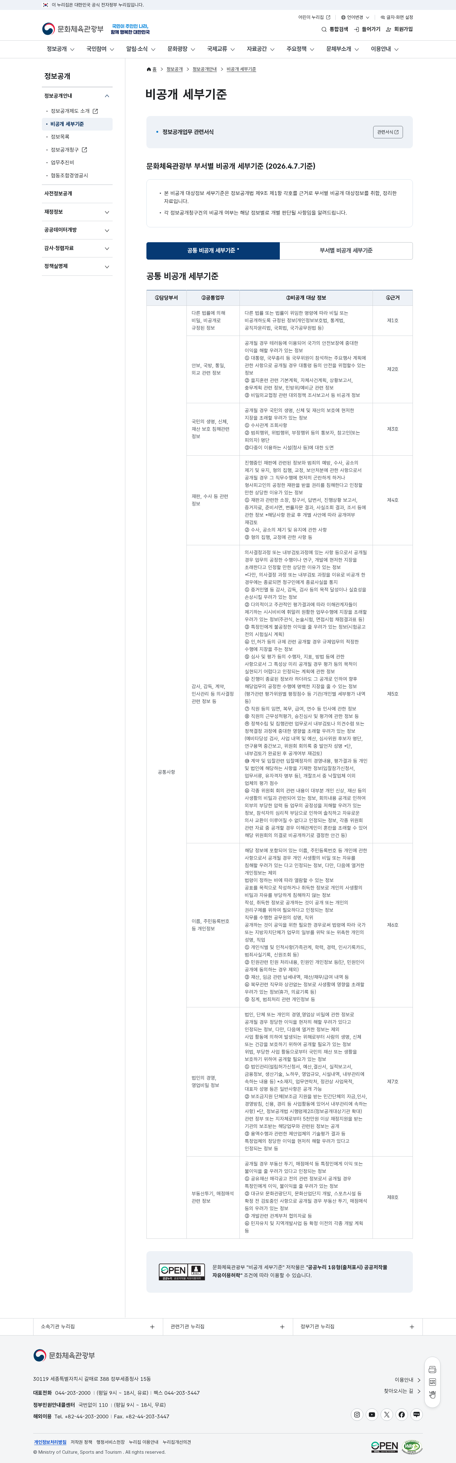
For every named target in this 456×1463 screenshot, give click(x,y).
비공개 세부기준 (67, 124)
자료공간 (257, 48)
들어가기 (371, 29)
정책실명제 (56, 266)
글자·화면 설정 (399, 17)
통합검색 (339, 29)
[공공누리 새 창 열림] (182, 1272)
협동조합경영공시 (69, 175)
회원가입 (403, 29)
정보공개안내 (58, 96)
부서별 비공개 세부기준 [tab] (346, 250)
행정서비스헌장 (110, 1442)
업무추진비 (62, 162)
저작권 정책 (81, 1442)
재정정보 (53, 212)
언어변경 (355, 17)
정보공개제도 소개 (70, 111)
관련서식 (385, 132)
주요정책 (296, 48)
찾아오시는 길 (399, 1391)
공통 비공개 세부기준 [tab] (211, 252)
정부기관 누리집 (318, 1326)
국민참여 (96, 48)
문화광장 (177, 48)
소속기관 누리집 (58, 1326)
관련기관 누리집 (188, 1326)
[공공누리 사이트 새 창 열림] (384, 1447)
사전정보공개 (58, 193)
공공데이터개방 (60, 230)
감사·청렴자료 (59, 248)
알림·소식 (137, 48)
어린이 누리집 (311, 17)
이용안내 (381, 48)
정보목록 (60, 137)
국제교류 (217, 48)
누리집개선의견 (177, 1442)
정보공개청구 (65, 150)
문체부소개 (338, 48)
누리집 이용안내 (144, 1442)
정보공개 (57, 48)
